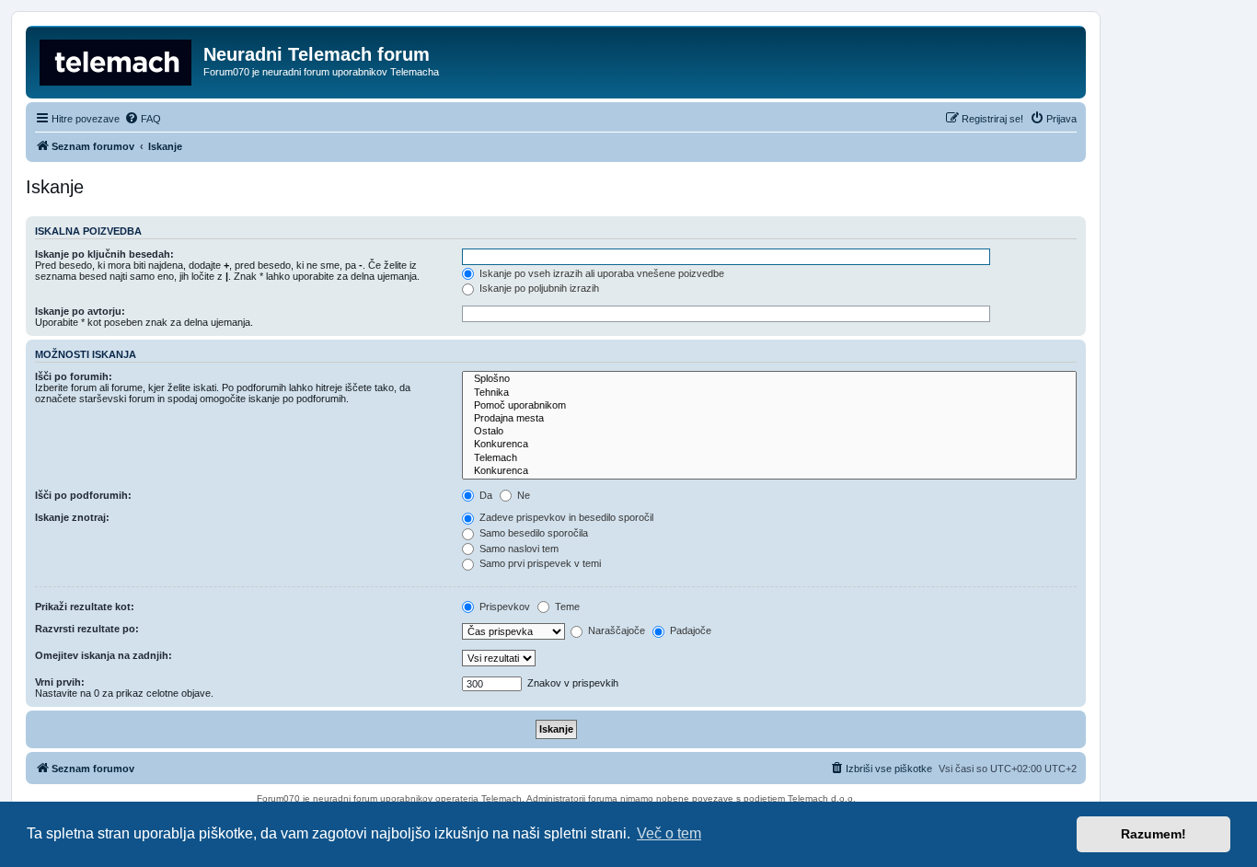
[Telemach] (769, 458)
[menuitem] (142, 119)
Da (484, 495)
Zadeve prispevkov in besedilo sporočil (565, 517)
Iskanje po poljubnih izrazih (538, 288)
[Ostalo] (769, 431)
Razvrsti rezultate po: (87, 628)
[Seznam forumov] (116, 59)
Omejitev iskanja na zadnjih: (103, 655)
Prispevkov (503, 606)
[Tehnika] (769, 393)
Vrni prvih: (60, 682)
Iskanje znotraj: (72, 517)
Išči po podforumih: (83, 495)
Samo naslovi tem (518, 548)
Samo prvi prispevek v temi (539, 563)
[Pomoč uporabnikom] (769, 405)
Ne (522, 495)
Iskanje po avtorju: (80, 311)
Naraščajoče (615, 630)
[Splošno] (769, 379)
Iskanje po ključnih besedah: (104, 254)
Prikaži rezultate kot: (84, 606)
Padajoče (689, 630)
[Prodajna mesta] (769, 418)
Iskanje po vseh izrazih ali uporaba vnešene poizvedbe (600, 273)
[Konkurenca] (769, 444)
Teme (566, 606)
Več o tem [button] (669, 833)
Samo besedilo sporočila (532, 532)
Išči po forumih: (73, 376)
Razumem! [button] (1153, 834)
